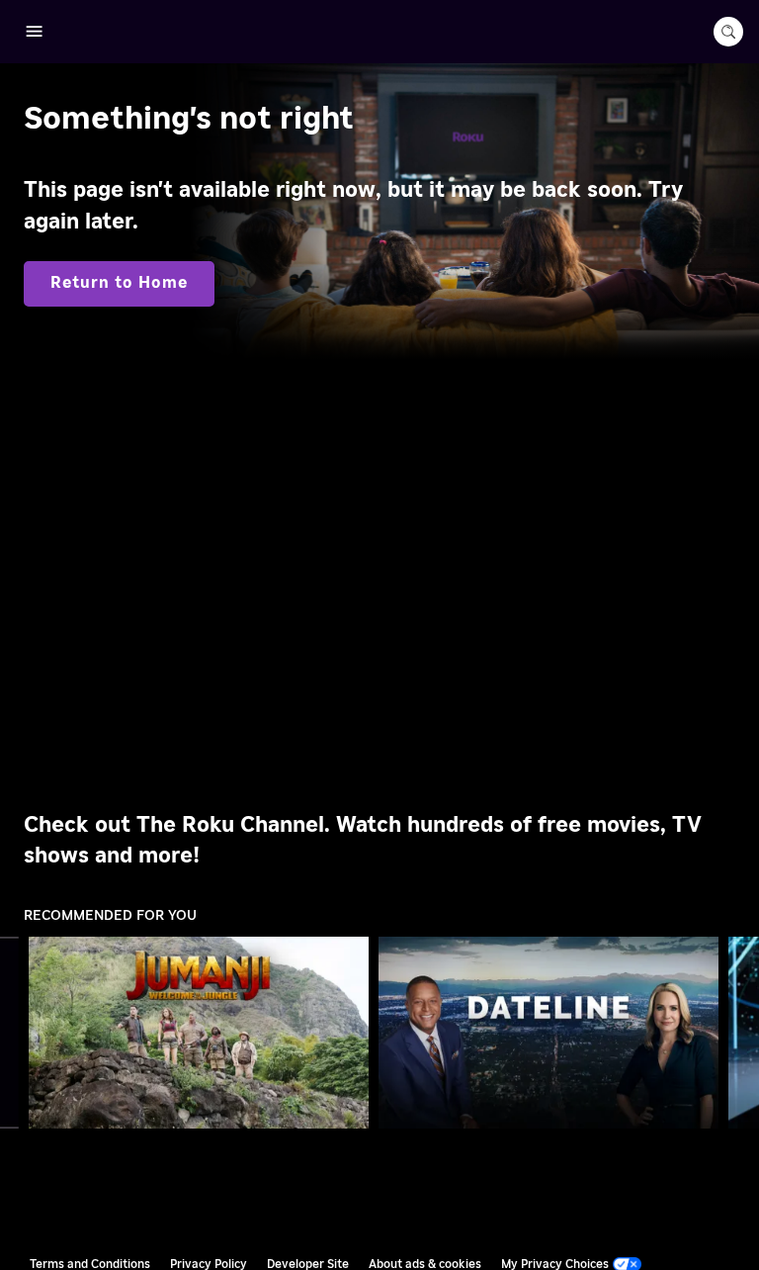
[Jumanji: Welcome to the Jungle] (199, 1032)
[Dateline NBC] (548, 1033)
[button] (202, 1032)
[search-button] (728, 31)
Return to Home (119, 283)
